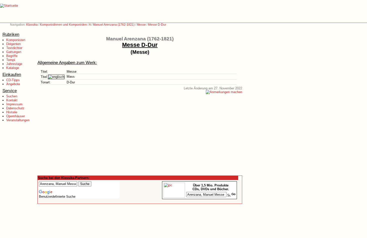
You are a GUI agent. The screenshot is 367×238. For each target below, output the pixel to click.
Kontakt (11, 100)
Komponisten (15, 40)
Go (233, 194)
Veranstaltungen (17, 120)
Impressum (14, 104)
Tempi (10, 60)
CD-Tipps (13, 80)
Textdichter (14, 48)
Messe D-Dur (157, 24)
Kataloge (12, 68)
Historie (11, 112)
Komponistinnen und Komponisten (63, 24)
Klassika (32, 24)
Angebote (13, 84)
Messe (141, 24)
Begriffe (11, 56)
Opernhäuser (15, 116)
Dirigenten (13, 44)
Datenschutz (15, 108)
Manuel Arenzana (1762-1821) (114, 24)
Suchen (11, 96)
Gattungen (13, 52)
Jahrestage (14, 64)
